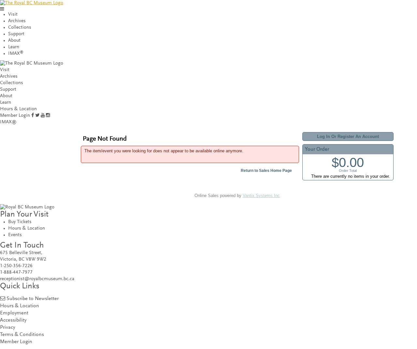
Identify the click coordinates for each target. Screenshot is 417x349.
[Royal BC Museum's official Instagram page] (48, 115)
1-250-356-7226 (16, 266)
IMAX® (8, 122)
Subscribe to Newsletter (33, 298)
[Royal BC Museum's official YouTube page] (43, 115)
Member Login (15, 115)
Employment (14, 313)
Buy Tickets (20, 222)
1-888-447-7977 (16, 272)
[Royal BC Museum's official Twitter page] (37, 115)
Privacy (7, 327)
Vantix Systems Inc (261, 195)
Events (15, 235)
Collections (19, 27)
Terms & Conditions (22, 334)
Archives (17, 21)
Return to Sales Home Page (266, 170)
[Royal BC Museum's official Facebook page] (32, 115)
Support (16, 34)
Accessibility (13, 320)
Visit (13, 14)
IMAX (15, 53)
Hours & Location (18, 109)
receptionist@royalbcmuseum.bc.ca (37, 279)
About (14, 40)
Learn (13, 47)
